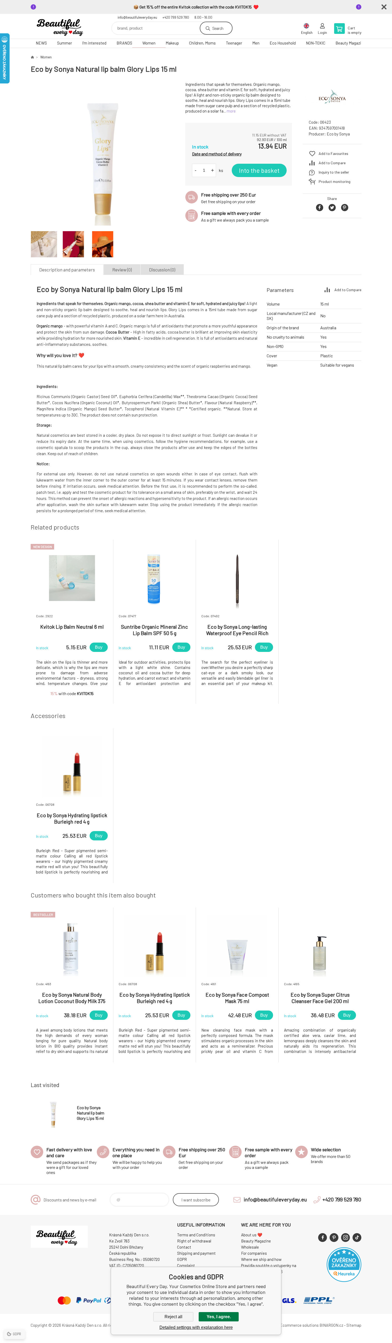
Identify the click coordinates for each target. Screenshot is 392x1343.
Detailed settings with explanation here (196, 1327)
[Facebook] (322, 1237)
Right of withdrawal (194, 1240)
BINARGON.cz (331, 1325)
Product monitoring (334, 181)
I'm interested (94, 43)
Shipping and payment (196, 1253)
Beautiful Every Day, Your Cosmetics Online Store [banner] (63, 26)
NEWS (41, 43)
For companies (254, 1253)
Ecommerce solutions (299, 1325)
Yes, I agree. (219, 1316)
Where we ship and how (261, 1259)
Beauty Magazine (350, 43)
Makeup (172, 43)
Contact (184, 1247)
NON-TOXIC (315, 43)
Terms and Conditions (196, 1234)
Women (148, 43)
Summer (64, 43)
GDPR (182, 1259)
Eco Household (283, 43)
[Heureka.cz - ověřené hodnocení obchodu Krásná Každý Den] (344, 1280)
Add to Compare (332, 163)
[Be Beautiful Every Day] (32, 57)
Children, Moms (202, 43)
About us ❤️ (251, 1234)
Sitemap (353, 1325)
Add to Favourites (333, 153)
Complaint (186, 1265)
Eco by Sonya (338, 133)
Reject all (173, 1316)
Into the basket (259, 170)
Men (255, 43)
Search (217, 28)
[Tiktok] (357, 1237)
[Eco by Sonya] (332, 110)
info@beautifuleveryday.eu (137, 17)
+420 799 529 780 (175, 17)
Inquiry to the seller (334, 172)
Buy (98, 647)
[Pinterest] (334, 1237)
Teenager (234, 43)
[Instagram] (345, 1237)
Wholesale (250, 1247)
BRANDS (124, 43)
